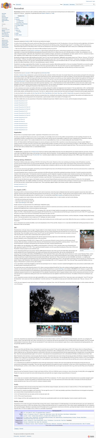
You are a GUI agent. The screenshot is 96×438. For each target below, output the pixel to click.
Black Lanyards (59, 195)
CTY (24, 412)
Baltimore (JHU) (55, 415)
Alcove (18, 76)
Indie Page (61, 268)
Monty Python (83, 417)
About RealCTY (23, 436)
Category (17, 428)
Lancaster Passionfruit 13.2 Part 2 (21, 109)
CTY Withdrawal (27, 423)
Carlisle (27, 41)
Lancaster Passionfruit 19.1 (20, 127)
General (21, 428)
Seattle (59, 415)
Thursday (78, 417)
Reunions (32, 423)
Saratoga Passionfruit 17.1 (20, 184)
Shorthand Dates (73, 414)
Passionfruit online (47, 423)
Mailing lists (54, 423)
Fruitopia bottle (70, 93)
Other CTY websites (86, 423)
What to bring (48, 414)
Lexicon (25, 414)
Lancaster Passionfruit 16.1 (20, 123)
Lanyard (26, 417)
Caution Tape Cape (58, 93)
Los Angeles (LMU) (47, 415)
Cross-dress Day (57, 420)
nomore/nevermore (20, 81)
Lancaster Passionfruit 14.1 (20, 111)
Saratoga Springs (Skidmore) (37, 415)
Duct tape (74, 417)
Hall (54, 417)
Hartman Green (23, 75)
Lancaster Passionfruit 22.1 (20, 129)
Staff (56, 414)
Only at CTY (36, 414)
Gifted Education (66, 423)
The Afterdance (50, 420)
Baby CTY (30, 412)
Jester (25, 93)
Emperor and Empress (36, 50)
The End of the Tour (37, 154)
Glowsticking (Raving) (67, 417)
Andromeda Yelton (46, 72)
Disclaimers (29, 436)
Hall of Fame (60, 414)
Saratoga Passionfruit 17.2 (20, 186)
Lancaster (27, 72)
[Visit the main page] (6, 5)
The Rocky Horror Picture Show (30, 418)
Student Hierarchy (59, 417)
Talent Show (63, 420)
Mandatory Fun (30, 420)
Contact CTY (48, 412)
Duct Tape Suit (36, 93)
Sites (21, 415)
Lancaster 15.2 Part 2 (19, 121)
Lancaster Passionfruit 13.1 (20, 105)
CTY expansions (30, 414)
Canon (30, 417)
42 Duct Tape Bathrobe (46, 93)
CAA (27, 412)
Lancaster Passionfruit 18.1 (20, 125)
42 (24, 417)
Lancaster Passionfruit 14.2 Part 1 (21, 113)
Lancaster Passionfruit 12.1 (20, 100)
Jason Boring (22, 202)
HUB (27, 65)
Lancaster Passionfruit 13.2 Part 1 (21, 107)
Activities (25, 420)
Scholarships (59, 423)
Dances (45, 420)
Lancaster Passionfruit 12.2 (20, 103)
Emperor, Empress (45, 13)
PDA (37, 418)
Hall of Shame (66, 414)
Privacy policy (16, 436)
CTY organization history (40, 412)
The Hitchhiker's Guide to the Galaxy (46, 417)
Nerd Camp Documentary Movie (76, 423)
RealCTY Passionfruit (39, 423)
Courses (53, 414)
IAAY (34, 412)
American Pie (35, 417)
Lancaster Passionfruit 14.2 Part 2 (21, 115)
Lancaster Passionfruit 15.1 (20, 117)
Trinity (53, 13)
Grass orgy (41, 418)
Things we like (42, 414)
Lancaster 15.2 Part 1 (19, 119)
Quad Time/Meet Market (38, 420)
